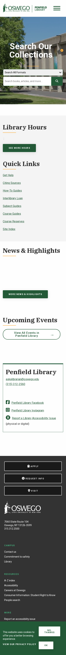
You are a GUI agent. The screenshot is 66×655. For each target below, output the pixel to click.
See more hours (19, 148)
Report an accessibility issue (19, 619)
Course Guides (12, 213)
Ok (46, 645)
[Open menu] (57, 8)
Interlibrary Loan (13, 198)
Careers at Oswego (15, 590)
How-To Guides (12, 190)
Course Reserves (13, 221)
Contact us (10, 551)
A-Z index (9, 580)
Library (8, 561)
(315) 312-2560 (15, 384)
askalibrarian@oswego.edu (22, 379)
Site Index (9, 229)
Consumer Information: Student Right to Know (29, 595)
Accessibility (11, 585)
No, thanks (49, 631)
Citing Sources (12, 183)
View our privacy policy (19, 644)
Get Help (8, 175)
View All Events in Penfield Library (26, 334)
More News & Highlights (25, 294)
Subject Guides (12, 206)
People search (12, 600)
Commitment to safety (17, 556)
